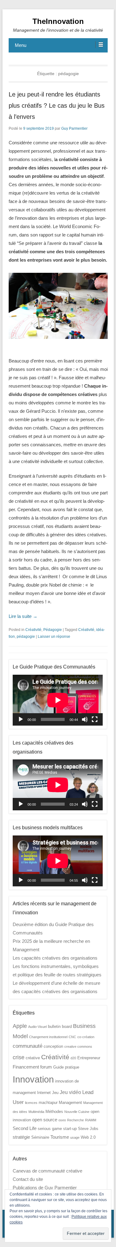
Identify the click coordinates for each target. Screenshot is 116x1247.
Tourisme (59, 1137)
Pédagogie (52, 630)
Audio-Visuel (37, 1027)
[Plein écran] (95, 719)
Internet (44, 1092)
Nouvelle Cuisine (76, 1112)
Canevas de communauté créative (47, 1170)
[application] (58, 700)
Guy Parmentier (74, 128)
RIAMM (90, 1120)
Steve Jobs (88, 1128)
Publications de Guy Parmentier (45, 1187)
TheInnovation (58, 21)
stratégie (21, 1137)
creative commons (78, 1046)
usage (74, 1137)
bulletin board (60, 1026)
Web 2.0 (88, 1137)
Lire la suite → (23, 616)
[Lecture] (21, 719)
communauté (27, 1046)
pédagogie (26, 636)
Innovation (33, 1079)
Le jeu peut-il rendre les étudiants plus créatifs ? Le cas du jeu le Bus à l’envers (57, 105)
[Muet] (85, 719)
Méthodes (54, 1111)
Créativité (33, 630)
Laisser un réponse (54, 636)
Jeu (55, 1092)
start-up (70, 1128)
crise (18, 1057)
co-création (85, 1037)
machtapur (48, 1102)
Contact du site (28, 1179)
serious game (50, 1128)
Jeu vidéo (70, 1092)
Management (70, 1102)
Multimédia (36, 1112)
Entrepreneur (88, 1058)
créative (33, 1058)
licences (31, 1103)
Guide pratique (66, 1067)
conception (53, 1046)
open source (44, 1119)
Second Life (25, 1128)
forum (46, 1067)
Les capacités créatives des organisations (55, 958)
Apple (20, 1026)
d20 (73, 1058)
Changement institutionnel (48, 1037)
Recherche (75, 1120)
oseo (62, 1120)
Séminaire (40, 1137)
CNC (72, 1037)
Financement (26, 1067)
